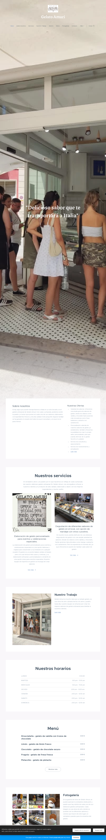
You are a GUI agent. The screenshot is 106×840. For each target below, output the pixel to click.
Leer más (74, 452)
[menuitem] (13, 26)
